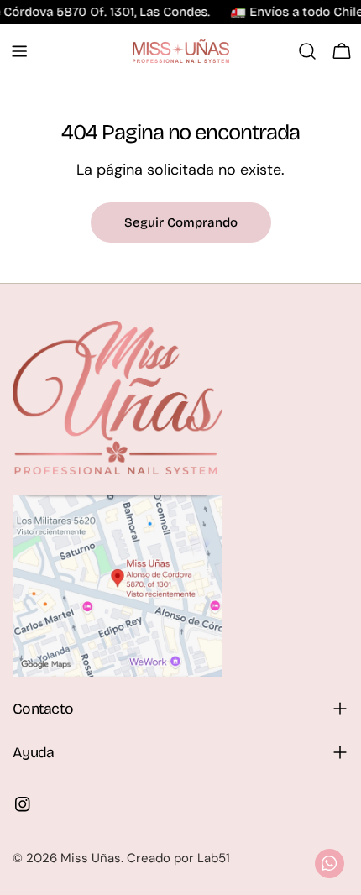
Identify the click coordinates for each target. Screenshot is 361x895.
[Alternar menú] (19, 51)
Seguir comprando (181, 222)
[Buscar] (307, 51)
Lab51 (213, 858)
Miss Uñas (90, 858)
